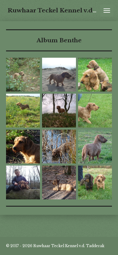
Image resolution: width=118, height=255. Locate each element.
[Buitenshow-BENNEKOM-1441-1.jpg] (95, 111)
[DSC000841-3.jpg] (23, 147)
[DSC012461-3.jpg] (23, 183)
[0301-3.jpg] (23, 75)
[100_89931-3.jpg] (23, 111)
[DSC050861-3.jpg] (95, 183)
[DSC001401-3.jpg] (95, 147)
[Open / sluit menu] (106, 11)
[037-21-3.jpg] (59, 75)
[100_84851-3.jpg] (95, 75)
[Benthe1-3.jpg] (59, 111)
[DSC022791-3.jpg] (59, 183)
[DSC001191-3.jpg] (59, 147)
